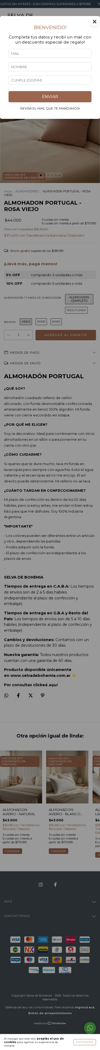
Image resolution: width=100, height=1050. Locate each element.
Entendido (84, 1042)
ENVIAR (50, 96)
